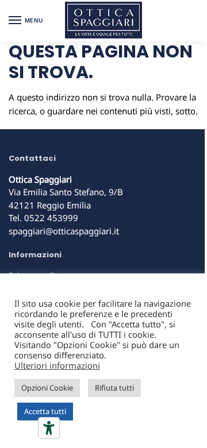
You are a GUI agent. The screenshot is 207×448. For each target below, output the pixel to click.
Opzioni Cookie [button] (47, 388)
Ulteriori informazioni (57, 365)
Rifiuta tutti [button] (114, 388)
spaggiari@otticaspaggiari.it (64, 231)
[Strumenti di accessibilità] (49, 428)
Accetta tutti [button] (45, 411)
